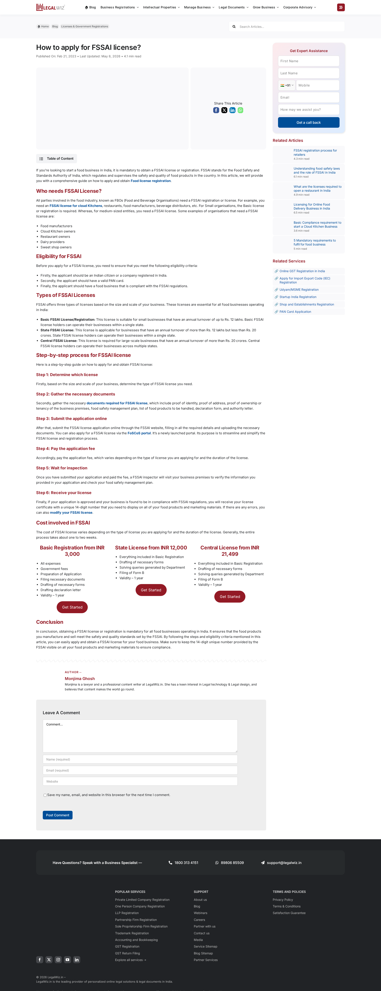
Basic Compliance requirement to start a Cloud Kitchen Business (317, 224)
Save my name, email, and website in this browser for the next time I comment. (108, 795)
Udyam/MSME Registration (299, 289)
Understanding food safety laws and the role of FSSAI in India (317, 170)
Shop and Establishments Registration (307, 304)
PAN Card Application (295, 311)
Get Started (72, 607)
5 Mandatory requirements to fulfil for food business (315, 242)
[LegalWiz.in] (50, 5)
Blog (55, 26)
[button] (56, 158)
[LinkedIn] (232, 111)
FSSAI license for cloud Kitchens (76, 206)
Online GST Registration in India (302, 271)
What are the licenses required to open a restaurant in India (318, 188)
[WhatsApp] (240, 111)
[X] (224, 111)
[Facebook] (216, 111)
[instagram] (58, 959)
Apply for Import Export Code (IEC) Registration (305, 280)
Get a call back (309, 122)
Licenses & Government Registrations (84, 26)
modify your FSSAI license (71, 512)
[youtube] (67, 959)
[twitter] (48, 959)
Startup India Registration (298, 297)
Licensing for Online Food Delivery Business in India (312, 206)
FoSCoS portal (139, 433)
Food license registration (151, 181)
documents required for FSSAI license (117, 403)
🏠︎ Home (43, 26)
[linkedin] (76, 959)
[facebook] (39, 959)
